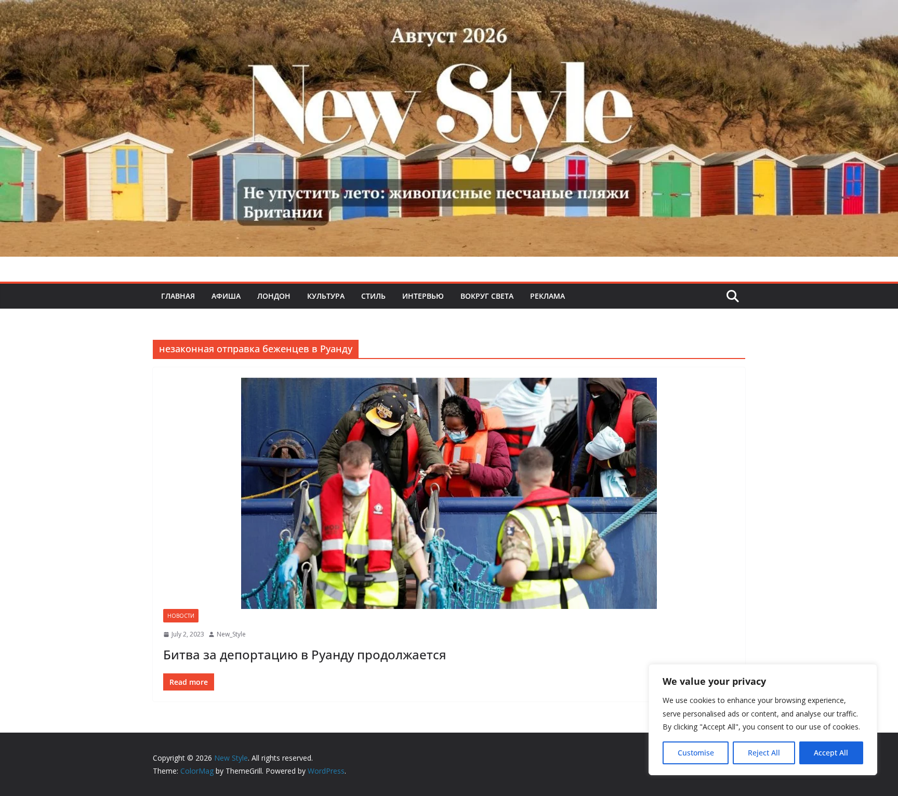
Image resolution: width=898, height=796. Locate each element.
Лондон (273, 296)
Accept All (831, 753)
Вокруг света (486, 296)
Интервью (423, 296)
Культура (326, 296)
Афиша (226, 296)
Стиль (373, 296)
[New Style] (449, 11)
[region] (763, 719)
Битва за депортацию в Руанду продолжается (304, 654)
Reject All (764, 753)
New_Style (231, 634)
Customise (696, 753)
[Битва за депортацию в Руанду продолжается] (449, 493)
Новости (180, 615)
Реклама (547, 296)
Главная (178, 296)
